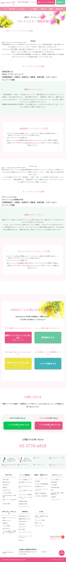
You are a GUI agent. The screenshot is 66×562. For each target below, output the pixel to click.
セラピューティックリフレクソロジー (25, 536)
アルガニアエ (22, 526)
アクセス (33, 2)
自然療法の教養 (23, 501)
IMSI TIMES (22, 529)
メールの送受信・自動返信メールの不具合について (9, 532)
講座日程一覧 (6, 482)
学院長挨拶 (54, 482)
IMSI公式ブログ (23, 521)
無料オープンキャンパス (46, 2)
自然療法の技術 (23, 504)
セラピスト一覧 (39, 525)
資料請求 (60, 2)
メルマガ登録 (6, 525)
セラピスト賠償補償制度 (41, 484)
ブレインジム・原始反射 (25, 494)
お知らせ (21, 540)
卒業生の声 (6, 485)
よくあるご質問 (7, 493)
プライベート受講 (39, 520)
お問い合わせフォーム (33, 143)
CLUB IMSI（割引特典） (41, 496)
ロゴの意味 (54, 485)
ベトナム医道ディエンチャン (25, 491)
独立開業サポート (39, 486)
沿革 (52, 490)
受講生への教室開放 (40, 493)
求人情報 (37, 481)
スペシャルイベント (24, 506)
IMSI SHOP (22, 524)
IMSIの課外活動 (55, 487)
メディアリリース (55, 499)
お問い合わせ (6, 528)
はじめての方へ (7, 490)
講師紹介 (5, 487)
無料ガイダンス (7, 520)
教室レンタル (38, 523)
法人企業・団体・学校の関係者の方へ (57, 493)
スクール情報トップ (56, 479)
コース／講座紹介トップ (25, 479)
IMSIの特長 (6, 479)
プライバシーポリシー (58, 559)
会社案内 (53, 497)
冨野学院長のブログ (24, 516)
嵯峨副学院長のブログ (25, 519)
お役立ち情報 (6, 503)
